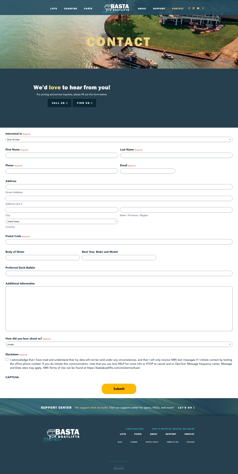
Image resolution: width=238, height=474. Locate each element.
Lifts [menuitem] (123, 434)
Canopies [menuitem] (70, 8)
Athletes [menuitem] (190, 442)
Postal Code (18, 236)
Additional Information (20, 283)
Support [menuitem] (171, 434)
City (8, 215)
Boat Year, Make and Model (100, 251)
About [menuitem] (154, 434)
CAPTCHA (12, 377)
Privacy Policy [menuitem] (152, 442)
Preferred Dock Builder (20, 267)
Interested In (18, 133)
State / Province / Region (134, 215)
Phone (14, 165)
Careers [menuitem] (133, 442)
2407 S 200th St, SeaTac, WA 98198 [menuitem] (173, 429)
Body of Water (15, 251)
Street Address (14, 192)
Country (10, 226)
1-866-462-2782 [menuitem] (135, 429)
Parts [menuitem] (138, 434)
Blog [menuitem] (120, 442)
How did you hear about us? (28, 338)
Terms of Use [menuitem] (172, 442)
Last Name (131, 149)
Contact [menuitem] (190, 434)
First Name (17, 149)
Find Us (83, 102)
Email (128, 165)
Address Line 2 (14, 203)
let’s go (185, 407)
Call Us (58, 102)
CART (203, 8)
